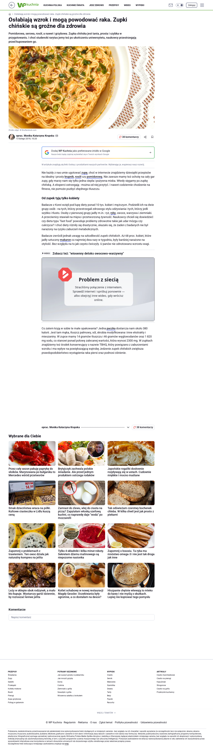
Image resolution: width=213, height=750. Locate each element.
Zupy (10, 678)
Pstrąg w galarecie (16, 702)
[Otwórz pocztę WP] (170, 5)
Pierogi (11, 696)
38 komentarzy (130, 136)
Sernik (109, 678)
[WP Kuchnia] (30, 5)
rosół (78, 176)
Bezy (109, 696)
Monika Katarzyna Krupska (39, 135)
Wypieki (140, 5)
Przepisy (114, 5)
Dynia (60, 682)
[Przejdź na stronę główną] (12, 7)
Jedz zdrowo (96, 5)
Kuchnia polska (53, 5)
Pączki (110, 699)
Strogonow (161, 685)
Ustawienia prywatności (153, 722)
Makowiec (111, 682)
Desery (110, 689)
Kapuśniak (161, 682)
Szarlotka (111, 685)
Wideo (127, 5)
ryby (113, 213)
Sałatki (11, 682)
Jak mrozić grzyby (65, 678)
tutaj (66, 744)
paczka (111, 328)
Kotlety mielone (14, 689)
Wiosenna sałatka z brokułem (70, 696)
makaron (65, 239)
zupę (84, 172)
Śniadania (12, 675)
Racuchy (110, 702)
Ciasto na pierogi (164, 678)
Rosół (10, 692)
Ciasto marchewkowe (166, 675)
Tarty (109, 692)
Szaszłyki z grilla (64, 692)
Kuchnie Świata (75, 5)
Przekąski (12, 685)
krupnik (69, 176)
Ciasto (110, 675)
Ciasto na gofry (163, 689)
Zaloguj (191, 5)
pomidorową (94, 176)
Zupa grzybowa (14, 699)
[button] (180, 5)
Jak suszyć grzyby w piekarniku (71, 675)
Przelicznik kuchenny (165, 692)
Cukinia (61, 685)
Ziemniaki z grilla (65, 689)
